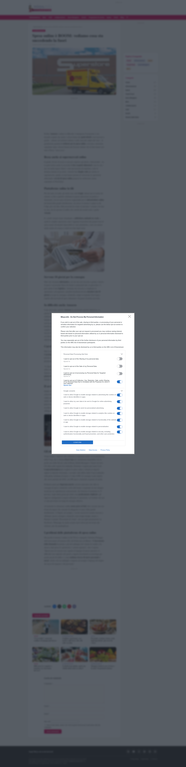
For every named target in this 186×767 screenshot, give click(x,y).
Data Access (93, 450)
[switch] (119, 358)
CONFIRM (77, 442)
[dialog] (93, 383)
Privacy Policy (105, 450)
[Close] (130, 317)
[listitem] (93, 354)
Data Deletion (80, 450)
